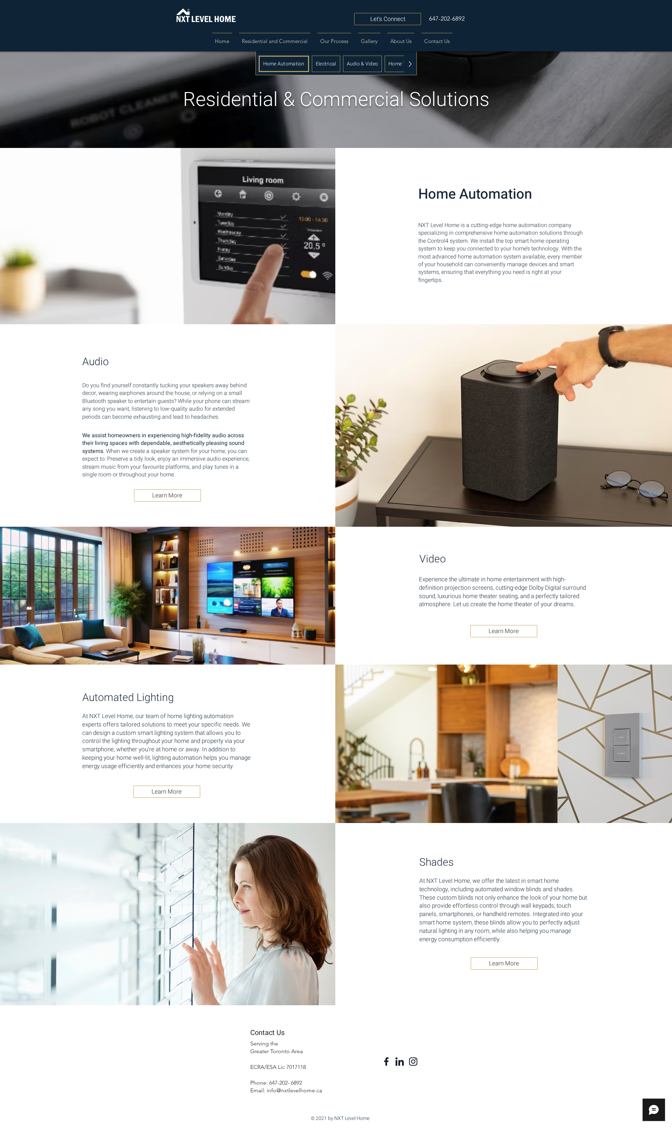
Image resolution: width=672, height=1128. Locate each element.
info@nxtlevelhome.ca (294, 1090)
